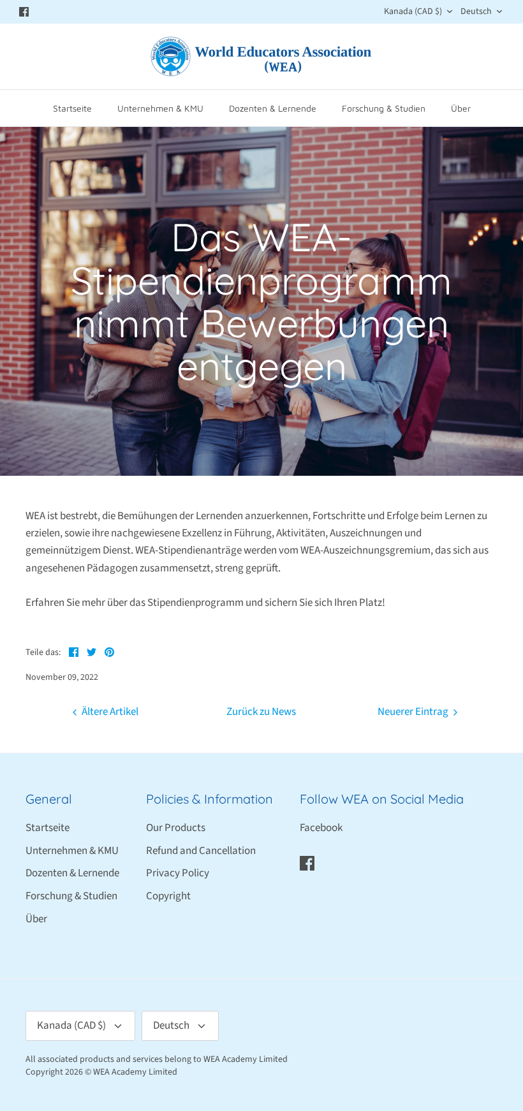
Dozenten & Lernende (272, 108)
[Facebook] (24, 12)
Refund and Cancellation (201, 850)
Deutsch (476, 11)
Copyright (168, 896)
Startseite (72, 108)
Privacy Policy (177, 873)
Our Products (175, 827)
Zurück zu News (261, 711)
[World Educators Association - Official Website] (261, 56)
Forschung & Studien (383, 108)
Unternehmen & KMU (160, 108)
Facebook (321, 827)
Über (461, 108)
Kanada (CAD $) (413, 11)
